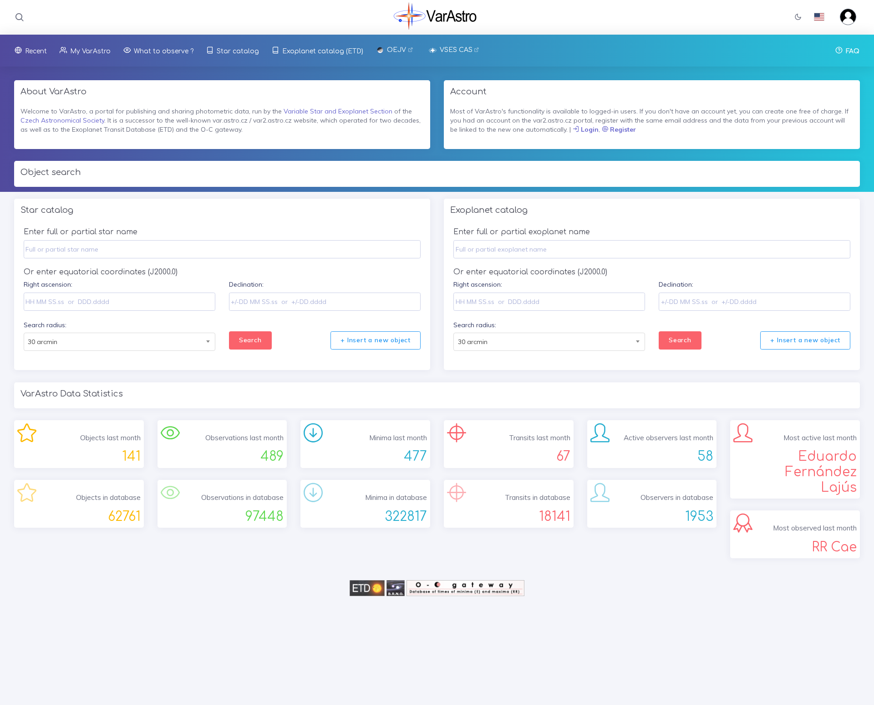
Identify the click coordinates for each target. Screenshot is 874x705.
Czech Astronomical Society (62, 120)
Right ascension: (48, 284)
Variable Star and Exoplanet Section (338, 111)
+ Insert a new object (375, 340)
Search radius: (45, 325)
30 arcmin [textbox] (42, 342)
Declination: (246, 284)
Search (250, 340)
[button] (798, 17)
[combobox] (119, 342)
